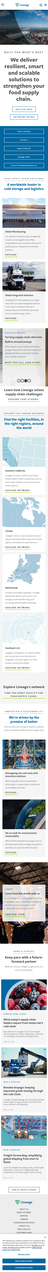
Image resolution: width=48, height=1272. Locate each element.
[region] (24, 1253)
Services (24, 1216)
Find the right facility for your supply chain (24, 695)
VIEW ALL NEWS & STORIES (24, 1190)
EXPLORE (10, 254)
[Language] (45, 5)
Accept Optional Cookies (24, 1268)
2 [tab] (22, 381)
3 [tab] (26, 381)
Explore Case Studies (23, 399)
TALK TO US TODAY (24, 109)
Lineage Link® (24, 157)
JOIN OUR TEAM (15, 914)
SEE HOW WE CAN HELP (24, 117)
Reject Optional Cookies (24, 1261)
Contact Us (24, 1226)
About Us (24, 1209)
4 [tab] (29, 381)
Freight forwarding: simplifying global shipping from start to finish (22, 1159)
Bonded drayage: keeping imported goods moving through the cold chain (23, 1091)
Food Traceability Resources (24, 165)
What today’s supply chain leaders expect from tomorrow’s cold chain (23, 1023)
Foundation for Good (23, 1222)
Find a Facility (24, 131)
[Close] (45, 1237)
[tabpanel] (24, 357)
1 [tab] (19, 381)
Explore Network (17, 490)
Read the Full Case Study (22, 362)
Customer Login (24, 1232)
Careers (24, 140)
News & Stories (24, 148)
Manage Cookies (24, 1254)
